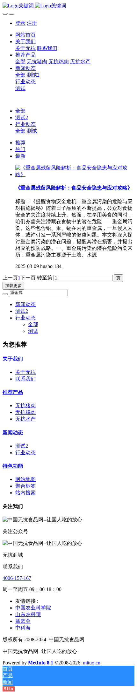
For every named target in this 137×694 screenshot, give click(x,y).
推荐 (20, 142)
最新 (20, 156)
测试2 (21, 117)
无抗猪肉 (25, 405)
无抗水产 (25, 419)
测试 (32, 131)
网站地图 (25, 479)
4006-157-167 (17, 578)
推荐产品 (13, 392)
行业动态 (25, 124)
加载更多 (13, 285)
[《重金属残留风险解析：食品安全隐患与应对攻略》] (74, 174)
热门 (20, 149)
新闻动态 (25, 304)
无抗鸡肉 (25, 412)
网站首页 (25, 35)
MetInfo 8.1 (40, 662)
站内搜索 (25, 492)
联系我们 (25, 378)
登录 (20, 23)
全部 (20, 61)
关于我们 (13, 358)
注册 (32, 23)
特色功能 (13, 466)
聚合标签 (25, 486)
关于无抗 (25, 372)
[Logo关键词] (68, 6)
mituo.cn (91, 662)
